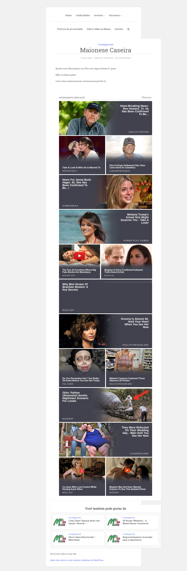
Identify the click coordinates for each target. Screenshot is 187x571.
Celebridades (83, 15)
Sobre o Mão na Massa (98, 29)
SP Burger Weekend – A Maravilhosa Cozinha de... (136, 522)
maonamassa (125, 58)
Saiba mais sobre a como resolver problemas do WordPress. (77, 560)
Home (68, 15)
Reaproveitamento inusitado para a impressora (137, 538)
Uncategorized (105, 44)
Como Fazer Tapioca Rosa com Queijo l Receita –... (84, 522)
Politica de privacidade (70, 29)
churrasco (114, 15)
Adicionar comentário (103, 58)
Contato (119, 29)
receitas (98, 15)
